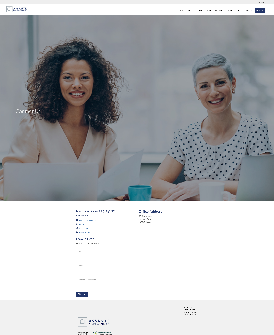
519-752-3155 (266, 2)
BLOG (239, 10)
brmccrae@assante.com (88, 220)
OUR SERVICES (219, 10)
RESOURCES (231, 10)
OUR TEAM (191, 10)
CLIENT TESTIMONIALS (204, 10)
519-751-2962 (84, 228)
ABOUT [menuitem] (248, 10)
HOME (181, 10)
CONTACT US (259, 10)
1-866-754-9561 (84, 232)
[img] (137, 100)
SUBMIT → (82, 294)
